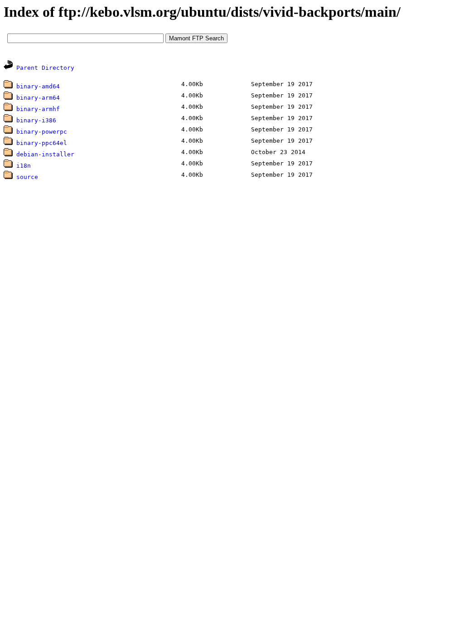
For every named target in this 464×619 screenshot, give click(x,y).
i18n (23, 165)
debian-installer (45, 154)
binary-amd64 (38, 86)
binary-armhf (38, 109)
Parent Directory (45, 67)
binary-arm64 (38, 97)
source (27, 177)
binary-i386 (36, 120)
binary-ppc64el (41, 143)
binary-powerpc (41, 131)
